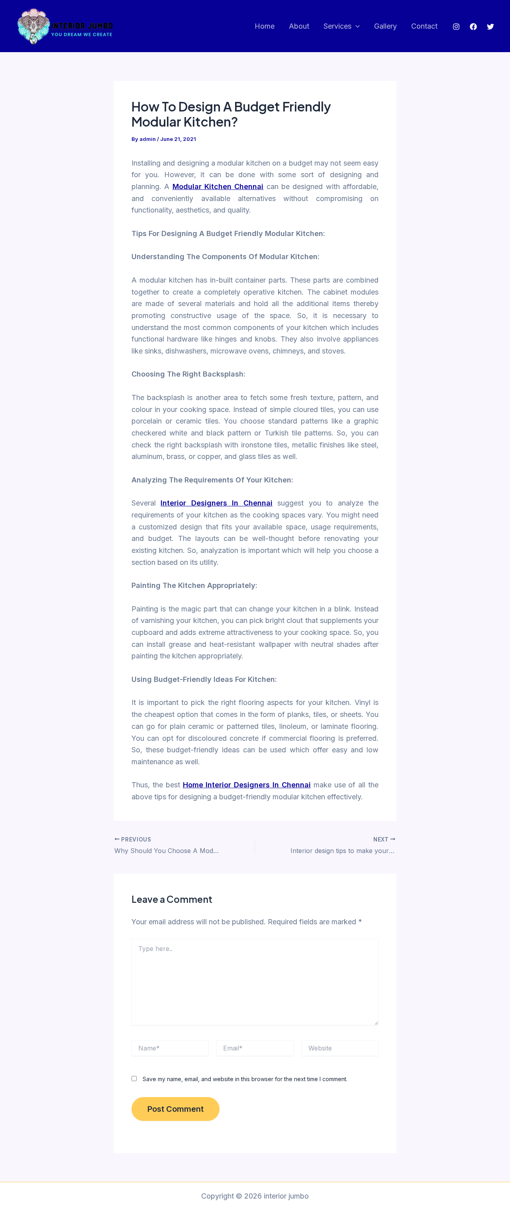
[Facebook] (473, 26)
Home (265, 26)
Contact (424, 26)
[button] (355, 26)
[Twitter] (490, 26)
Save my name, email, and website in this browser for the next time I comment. (245, 1079)
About (299, 26)
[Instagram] (456, 26)
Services (337, 26)
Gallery (385, 26)
